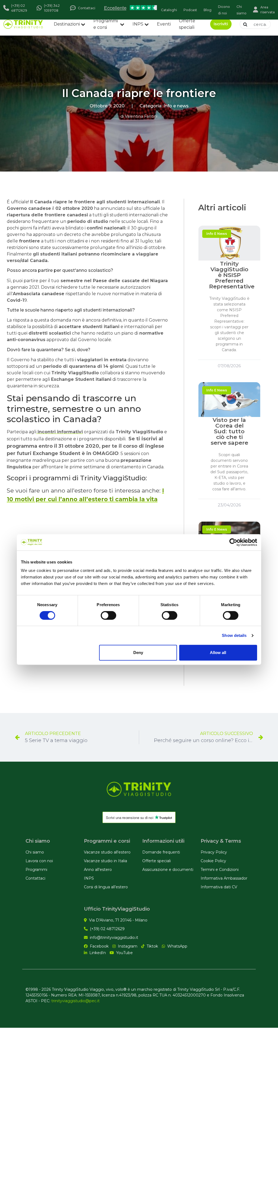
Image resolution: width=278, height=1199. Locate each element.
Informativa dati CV (219, 887)
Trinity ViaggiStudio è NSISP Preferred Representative (231, 275)
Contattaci (35, 878)
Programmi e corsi (105, 24)
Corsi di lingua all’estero (106, 887)
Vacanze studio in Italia (105, 860)
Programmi (36, 869)
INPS (137, 24)
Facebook (99, 946)
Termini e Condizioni (220, 869)
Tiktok (152, 946)
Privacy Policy (214, 852)
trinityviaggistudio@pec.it (75, 1000)
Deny (138, 652)
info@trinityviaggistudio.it (114, 937)
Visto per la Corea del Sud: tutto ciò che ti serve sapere (229, 431)
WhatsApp (177, 946)
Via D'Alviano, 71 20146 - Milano (118, 920)
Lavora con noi (39, 860)
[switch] (108, 615)
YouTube (124, 952)
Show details (234, 635)
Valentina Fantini (141, 116)
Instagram (127, 946)
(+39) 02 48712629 (107, 928)
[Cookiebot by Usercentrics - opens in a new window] (233, 542)
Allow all (218, 652)
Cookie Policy (213, 860)
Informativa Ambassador (224, 878)
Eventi (164, 24)
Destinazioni (67, 24)
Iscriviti (221, 23)
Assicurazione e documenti (167, 869)
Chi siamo (35, 852)
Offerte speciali (187, 24)
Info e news (176, 105)
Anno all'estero (98, 869)
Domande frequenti (161, 852)
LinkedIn (97, 952)
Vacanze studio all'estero (107, 852)
